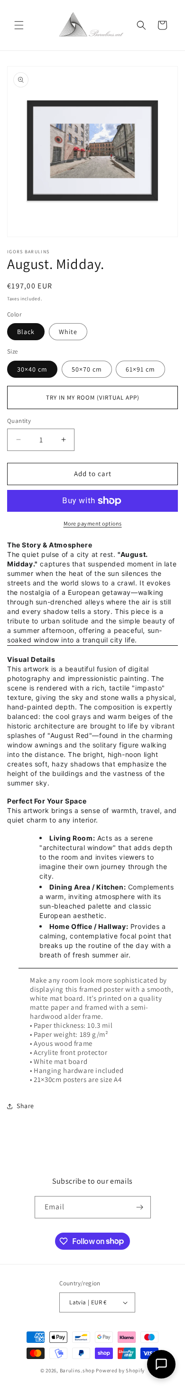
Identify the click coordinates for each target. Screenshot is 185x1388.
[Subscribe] (140, 1207)
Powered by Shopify (120, 1370)
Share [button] (25, 1105)
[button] (19, 25)
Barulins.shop (77, 1370)
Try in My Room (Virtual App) (92, 397)
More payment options (93, 523)
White (68, 331)
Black (26, 331)
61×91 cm (140, 369)
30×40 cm (32, 369)
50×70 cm (87, 369)
